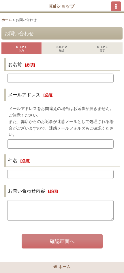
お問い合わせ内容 (26, 191)
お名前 (15, 64)
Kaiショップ (62, 6)
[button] (116, 6)
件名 (12, 160)
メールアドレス (24, 95)
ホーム (65, 266)
